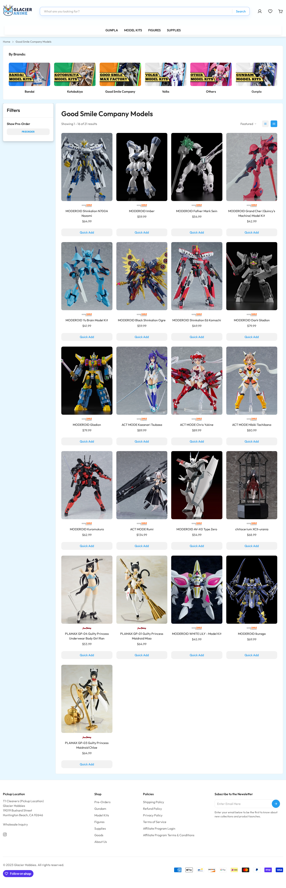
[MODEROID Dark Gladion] (251, 276)
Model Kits (101, 815)
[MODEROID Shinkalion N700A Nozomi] (86, 167)
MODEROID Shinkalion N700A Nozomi (87, 213)
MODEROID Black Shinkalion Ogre (142, 320)
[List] (265, 123)
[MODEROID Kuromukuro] (86, 485)
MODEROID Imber (142, 211)
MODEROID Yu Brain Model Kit (87, 320)
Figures (99, 822)
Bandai (29, 91)
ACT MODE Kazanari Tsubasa (142, 425)
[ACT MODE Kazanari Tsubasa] (142, 381)
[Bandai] (29, 74)
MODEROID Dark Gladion (252, 320)
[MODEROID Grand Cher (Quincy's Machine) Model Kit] (251, 167)
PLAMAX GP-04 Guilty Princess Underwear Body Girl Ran (87, 636)
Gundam (100, 809)
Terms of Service (154, 822)
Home (6, 41)
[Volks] (165, 74)
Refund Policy (152, 809)
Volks (165, 91)
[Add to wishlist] (119, 680)
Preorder (28, 131)
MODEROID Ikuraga (252, 634)
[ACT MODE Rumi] (142, 485)
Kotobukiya (75, 91)
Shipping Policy (153, 802)
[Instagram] (5, 834)
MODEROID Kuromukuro (87, 529)
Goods (98, 835)
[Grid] (274, 123)
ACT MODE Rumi (142, 529)
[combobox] (145, 11)
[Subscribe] (276, 804)
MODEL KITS (133, 30)
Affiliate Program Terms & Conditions (168, 835)
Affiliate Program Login (159, 828)
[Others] (211, 74)
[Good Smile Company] (120, 74)
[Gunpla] (256, 74)
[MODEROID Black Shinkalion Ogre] (142, 276)
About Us (100, 842)
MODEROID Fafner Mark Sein (196, 211)
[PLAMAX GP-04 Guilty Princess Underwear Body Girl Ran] (86, 590)
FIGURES (154, 30)
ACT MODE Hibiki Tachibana (251, 425)
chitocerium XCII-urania (251, 529)
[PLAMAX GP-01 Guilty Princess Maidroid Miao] (142, 590)
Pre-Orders (102, 802)
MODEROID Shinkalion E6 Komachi (196, 320)
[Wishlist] (270, 11)
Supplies (100, 828)
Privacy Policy (152, 815)
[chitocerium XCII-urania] (251, 485)
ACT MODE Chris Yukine (196, 425)
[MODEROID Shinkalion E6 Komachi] (196, 276)
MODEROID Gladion (87, 425)
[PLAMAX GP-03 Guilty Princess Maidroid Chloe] (86, 699)
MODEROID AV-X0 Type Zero (196, 529)
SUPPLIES (174, 30)
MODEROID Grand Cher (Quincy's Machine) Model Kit (251, 213)
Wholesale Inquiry (15, 824)
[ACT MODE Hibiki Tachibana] (251, 381)
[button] (280, 11)
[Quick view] (119, 671)
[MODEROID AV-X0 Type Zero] (196, 485)
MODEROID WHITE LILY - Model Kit (196, 634)
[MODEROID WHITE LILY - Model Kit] (196, 590)
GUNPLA (111, 30)
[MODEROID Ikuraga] (251, 590)
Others (211, 91)
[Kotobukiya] (75, 74)
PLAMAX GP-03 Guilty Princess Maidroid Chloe (87, 745)
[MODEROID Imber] (142, 167)
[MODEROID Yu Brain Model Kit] (86, 276)
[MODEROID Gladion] (86, 381)
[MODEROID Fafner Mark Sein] (196, 167)
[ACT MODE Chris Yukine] (196, 381)
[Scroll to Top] (278, 866)
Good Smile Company (120, 91)
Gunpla (256, 91)
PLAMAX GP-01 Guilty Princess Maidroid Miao (141, 636)
